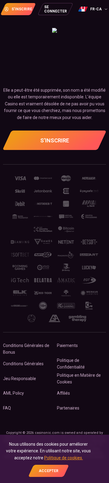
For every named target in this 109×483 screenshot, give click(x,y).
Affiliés (63, 393)
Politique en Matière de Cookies (79, 378)
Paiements (67, 345)
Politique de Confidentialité (71, 363)
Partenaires (68, 408)
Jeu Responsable (19, 378)
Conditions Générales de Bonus (26, 349)
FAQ (7, 408)
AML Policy (13, 393)
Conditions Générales (23, 363)
